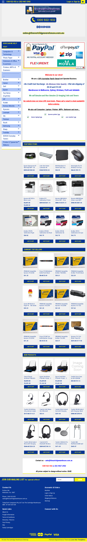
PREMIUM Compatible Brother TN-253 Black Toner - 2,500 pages (77, 272)
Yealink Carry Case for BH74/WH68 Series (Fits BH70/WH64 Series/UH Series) (76, 377)
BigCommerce (59, 540)
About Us (5, 512)
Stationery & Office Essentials (10, 62)
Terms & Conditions (8, 517)
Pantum (6, 119)
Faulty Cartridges (7, 527)
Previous (25, 50)
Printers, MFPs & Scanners (9, 68)
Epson (5, 90)
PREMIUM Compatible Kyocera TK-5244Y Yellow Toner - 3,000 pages (46, 304)
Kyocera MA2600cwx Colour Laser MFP (77, 199)
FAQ (3, 525)
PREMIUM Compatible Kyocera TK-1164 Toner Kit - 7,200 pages (77, 304)
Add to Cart (30, 176)
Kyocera (6, 109)
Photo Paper (7, 58)
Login (69, 2)
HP (4, 99)
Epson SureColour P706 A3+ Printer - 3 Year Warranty (45, 377)
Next (83, 50)
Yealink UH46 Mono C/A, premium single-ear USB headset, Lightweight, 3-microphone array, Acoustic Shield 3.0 (30, 410)
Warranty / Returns (8, 520)
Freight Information (8, 514)
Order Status (49, 495)
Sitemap (47, 501)
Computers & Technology (8, 53)
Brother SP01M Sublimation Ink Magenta (59, 232)
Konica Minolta (8, 106)
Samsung (6, 126)
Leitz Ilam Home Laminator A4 (44, 166)
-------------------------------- (11, 74)
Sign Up (77, 2)
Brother (5, 80)
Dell (4, 86)
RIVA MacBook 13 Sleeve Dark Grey (60, 166)
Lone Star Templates (78, 540)
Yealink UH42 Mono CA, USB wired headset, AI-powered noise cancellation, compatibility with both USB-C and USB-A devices (46, 410)
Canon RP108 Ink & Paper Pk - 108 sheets (30, 304)
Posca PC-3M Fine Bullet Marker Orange (46, 337)
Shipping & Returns (50, 498)
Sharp (5, 129)
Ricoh (5, 122)
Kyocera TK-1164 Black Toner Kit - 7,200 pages (76, 337)
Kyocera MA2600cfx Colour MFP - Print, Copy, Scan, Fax (61, 199)
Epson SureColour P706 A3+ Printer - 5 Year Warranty (61, 377)
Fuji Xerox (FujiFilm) (6, 94)
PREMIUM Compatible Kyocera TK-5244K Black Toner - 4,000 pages (30, 272)
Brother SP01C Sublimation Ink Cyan (77, 232)
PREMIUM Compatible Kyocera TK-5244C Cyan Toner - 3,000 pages (30, 337)
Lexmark (6, 112)
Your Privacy (6, 522)
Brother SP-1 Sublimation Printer (45, 199)
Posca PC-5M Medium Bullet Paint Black (46, 272)
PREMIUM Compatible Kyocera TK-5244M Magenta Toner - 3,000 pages (61, 304)
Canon (5, 83)
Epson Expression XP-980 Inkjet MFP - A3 (30, 166)
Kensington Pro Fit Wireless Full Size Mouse (76, 166)
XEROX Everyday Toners (9, 137)
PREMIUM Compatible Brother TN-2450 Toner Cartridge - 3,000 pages (61, 337)
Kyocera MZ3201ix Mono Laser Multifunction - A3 (29, 199)
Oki (4, 116)
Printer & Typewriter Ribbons (10, 143)
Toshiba (6, 132)
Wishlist (47, 490)
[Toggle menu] (3, 3)
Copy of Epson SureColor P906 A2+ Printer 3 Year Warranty (29, 377)
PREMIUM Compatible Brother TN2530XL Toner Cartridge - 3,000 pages (61, 272)
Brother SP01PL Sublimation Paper (29, 232)
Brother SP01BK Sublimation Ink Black (46, 232)
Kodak (5, 102)
